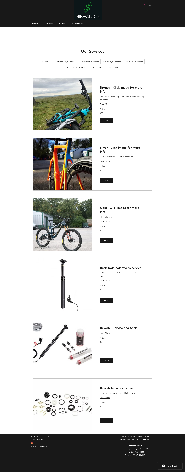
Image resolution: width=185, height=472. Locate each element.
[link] (122, 90)
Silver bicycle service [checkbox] (90, 61)
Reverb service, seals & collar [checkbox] (105, 67)
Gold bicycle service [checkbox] (112, 61)
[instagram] (144, 5)
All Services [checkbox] (47, 61)
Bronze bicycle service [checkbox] (66, 61)
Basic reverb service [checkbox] (134, 61)
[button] (150, 5)
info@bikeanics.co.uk (40, 436)
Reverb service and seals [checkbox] (77, 67)
